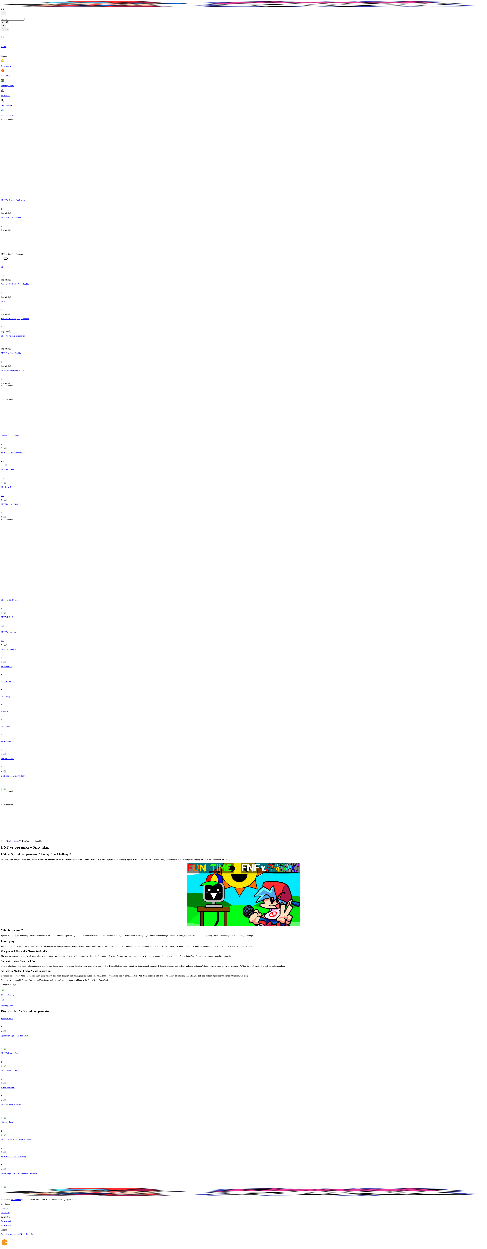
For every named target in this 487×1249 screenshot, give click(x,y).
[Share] (2, 259)
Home (3, 841)
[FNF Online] (243, 4)
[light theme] (7, 22)
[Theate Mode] (5, 259)
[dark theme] (3, 22)
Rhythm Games (12, 841)
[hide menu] (3, 13)
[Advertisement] (11, 159)
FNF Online (16, 1200)
